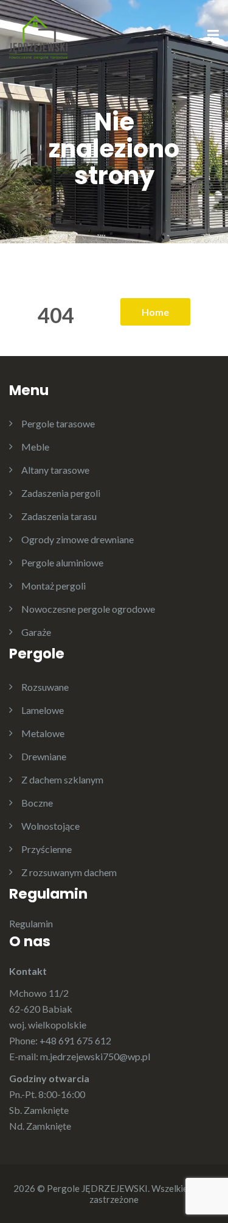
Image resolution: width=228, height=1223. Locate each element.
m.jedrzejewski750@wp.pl (95, 1056)
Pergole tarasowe (58, 423)
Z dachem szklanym (62, 779)
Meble (35, 446)
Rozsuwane (45, 687)
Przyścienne (46, 849)
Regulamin (31, 923)
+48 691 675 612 (75, 1040)
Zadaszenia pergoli (60, 493)
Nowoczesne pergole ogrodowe (88, 609)
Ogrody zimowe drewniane (77, 539)
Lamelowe (42, 710)
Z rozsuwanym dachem (69, 872)
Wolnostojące (50, 826)
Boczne (37, 802)
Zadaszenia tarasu (59, 516)
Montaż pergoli (53, 585)
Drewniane (43, 756)
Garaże (36, 632)
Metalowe (42, 733)
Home (155, 312)
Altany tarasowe (55, 470)
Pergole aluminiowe (62, 562)
